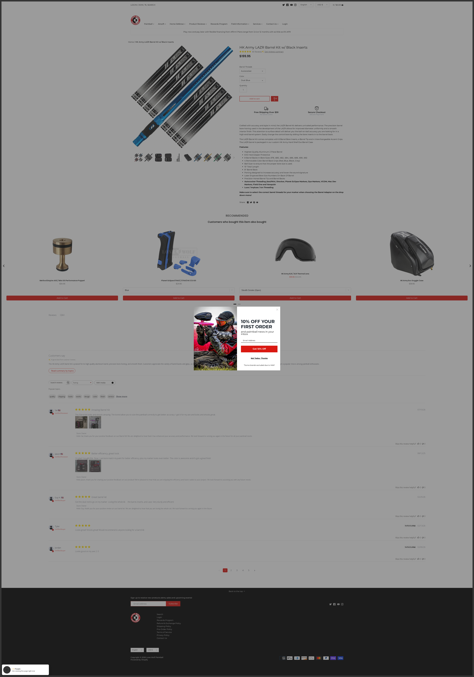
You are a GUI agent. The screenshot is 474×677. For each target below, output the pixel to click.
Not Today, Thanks (259, 358)
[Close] (277, 310)
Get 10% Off (259, 349)
